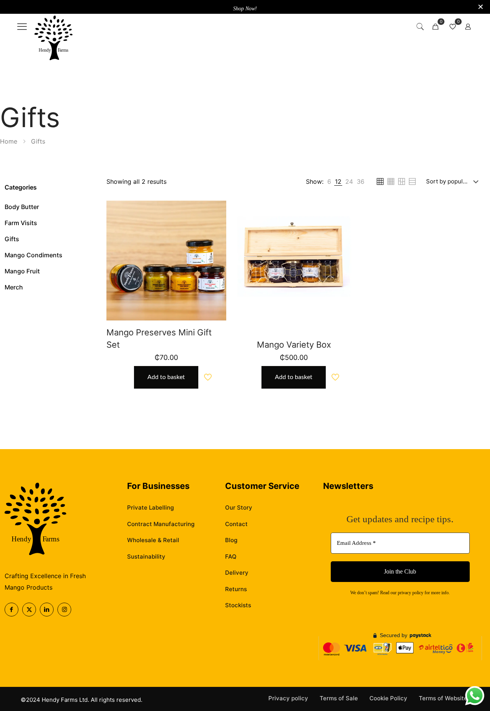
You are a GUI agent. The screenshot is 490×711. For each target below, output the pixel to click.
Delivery (236, 572)
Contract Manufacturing (160, 524)
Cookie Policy (388, 698)
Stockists (238, 605)
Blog (231, 540)
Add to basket (166, 377)
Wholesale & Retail (153, 540)
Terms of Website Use (449, 698)
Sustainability (146, 556)
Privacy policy (288, 698)
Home (8, 141)
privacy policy (410, 592)
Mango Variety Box (294, 345)
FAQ (231, 556)
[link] (53, 39)
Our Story (238, 507)
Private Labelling (150, 507)
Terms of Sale (339, 698)
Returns (236, 589)
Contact (236, 524)
